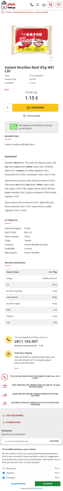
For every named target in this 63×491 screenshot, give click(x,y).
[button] (31, 39)
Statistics (10, 473)
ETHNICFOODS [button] (13, 422)
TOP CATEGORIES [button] (14, 415)
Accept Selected (18, 483)
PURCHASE (37, 107)
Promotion (10, 478)
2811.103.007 (26, 341)
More (7, 90)
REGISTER (54, 441)
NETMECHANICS (36, 488)
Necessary (11, 468)
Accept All (47, 483)
